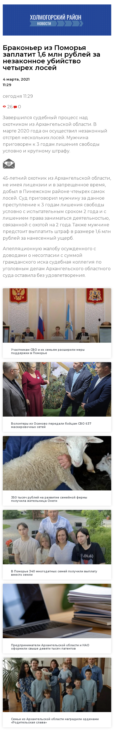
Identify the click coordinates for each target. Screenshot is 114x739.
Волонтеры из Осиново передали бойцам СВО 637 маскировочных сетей (51, 425)
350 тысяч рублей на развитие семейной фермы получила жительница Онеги (49, 499)
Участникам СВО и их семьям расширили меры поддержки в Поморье (48, 351)
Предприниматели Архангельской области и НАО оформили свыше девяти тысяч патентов (50, 646)
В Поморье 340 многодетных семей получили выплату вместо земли (54, 573)
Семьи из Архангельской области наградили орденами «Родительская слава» (55, 720)
